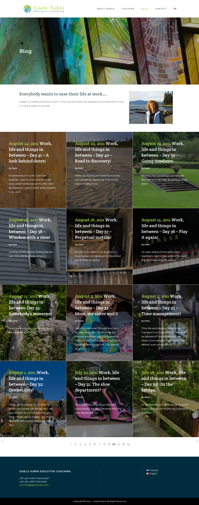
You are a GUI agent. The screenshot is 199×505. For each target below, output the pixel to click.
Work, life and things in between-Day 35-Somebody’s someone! (30, 304)
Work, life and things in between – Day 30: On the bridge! (163, 381)
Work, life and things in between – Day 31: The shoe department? (97, 381)
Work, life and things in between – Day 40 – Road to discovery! (96, 152)
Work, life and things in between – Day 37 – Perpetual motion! (96, 228)
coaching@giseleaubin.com (34, 485)
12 (123, 444)
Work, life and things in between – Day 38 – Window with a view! (30, 228)
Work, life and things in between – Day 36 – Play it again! (164, 228)
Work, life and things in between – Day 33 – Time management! (162, 304)
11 (119, 444)
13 (128, 444)
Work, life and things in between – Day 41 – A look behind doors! (30, 152)
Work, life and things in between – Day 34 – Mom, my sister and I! (96, 304)
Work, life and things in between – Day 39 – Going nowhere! (162, 152)
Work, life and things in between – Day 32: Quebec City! (29, 381)
